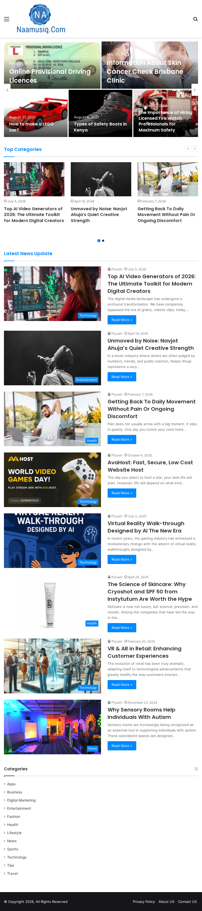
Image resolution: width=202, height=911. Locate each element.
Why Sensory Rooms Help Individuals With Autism (141, 713)
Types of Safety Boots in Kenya (100, 127)
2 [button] (103, 241)
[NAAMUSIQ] (41, 19)
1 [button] (98, 240)
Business (14, 792)
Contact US (187, 901)
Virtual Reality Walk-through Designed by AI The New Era (146, 527)
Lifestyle (14, 833)
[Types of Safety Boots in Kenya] (100, 113)
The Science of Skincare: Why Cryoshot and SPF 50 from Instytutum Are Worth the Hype (150, 592)
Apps (11, 784)
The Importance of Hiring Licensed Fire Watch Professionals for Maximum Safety (165, 121)
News (12, 841)
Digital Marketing (21, 800)
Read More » (122, 320)
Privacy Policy (144, 901)
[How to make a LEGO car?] (36, 113)
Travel (12, 873)
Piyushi (117, 269)
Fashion (13, 816)
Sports (12, 849)
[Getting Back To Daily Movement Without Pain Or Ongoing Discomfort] (168, 179)
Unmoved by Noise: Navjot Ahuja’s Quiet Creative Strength (99, 215)
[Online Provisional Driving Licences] (52, 65)
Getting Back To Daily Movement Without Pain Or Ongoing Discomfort (166, 215)
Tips (10, 865)
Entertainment (19, 808)
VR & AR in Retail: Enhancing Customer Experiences (144, 652)
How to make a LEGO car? (31, 127)
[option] (101, 89)
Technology (17, 857)
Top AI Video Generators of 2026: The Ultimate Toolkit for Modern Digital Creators (34, 215)
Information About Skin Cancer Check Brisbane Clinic (145, 71)
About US (166, 901)
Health (12, 825)
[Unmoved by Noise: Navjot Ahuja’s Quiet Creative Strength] (101, 179)
